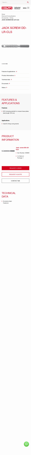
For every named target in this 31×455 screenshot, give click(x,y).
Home (3, 14)
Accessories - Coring (7, 18)
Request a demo (16, 168)
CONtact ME (15, 181)
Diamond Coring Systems (9, 16)
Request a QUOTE (15, 174)
